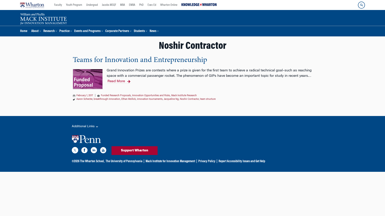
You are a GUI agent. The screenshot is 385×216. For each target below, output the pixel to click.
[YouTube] (103, 151)
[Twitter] (75, 151)
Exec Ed (152, 5)
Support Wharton (134, 150)
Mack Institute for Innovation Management (170, 161)
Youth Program (74, 5)
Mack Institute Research (184, 95)
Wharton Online (168, 5)
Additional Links (83, 126)
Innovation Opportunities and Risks (151, 95)
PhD (141, 5)
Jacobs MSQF (109, 5)
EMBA (132, 5)
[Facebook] (84, 151)
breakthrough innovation (107, 99)
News (153, 31)
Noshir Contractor (189, 99)
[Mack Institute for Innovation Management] (43, 18)
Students (139, 31)
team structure (208, 99)
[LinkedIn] (94, 151)
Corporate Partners (117, 31)
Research (49, 31)
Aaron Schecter (84, 99)
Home (23, 31)
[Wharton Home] (32, 5)
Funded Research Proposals (116, 95)
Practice (64, 31)
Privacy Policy (206, 161)
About (35, 31)
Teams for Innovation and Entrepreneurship (140, 60)
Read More (116, 81)
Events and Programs (87, 31)
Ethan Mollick (128, 99)
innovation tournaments (150, 99)
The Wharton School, (92, 161)
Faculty (58, 5)
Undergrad (92, 5)
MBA (122, 5)
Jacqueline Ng (171, 99)
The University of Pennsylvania (124, 161)
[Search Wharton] (361, 5)
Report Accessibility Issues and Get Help (242, 161)
